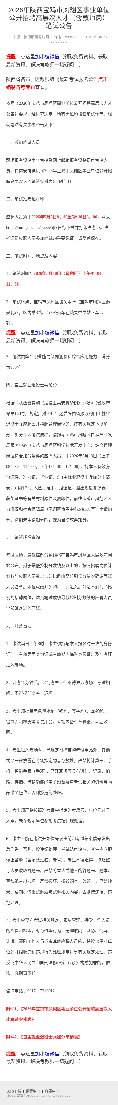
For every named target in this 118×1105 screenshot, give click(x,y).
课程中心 (33, 1091)
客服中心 (52, 1091)
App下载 (14, 1091)
